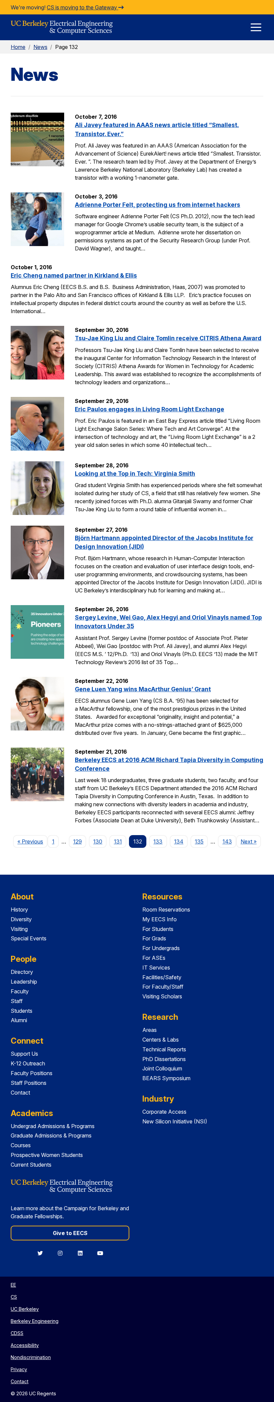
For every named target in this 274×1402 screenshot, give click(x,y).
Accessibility (25, 1345)
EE (13, 1285)
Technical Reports (164, 1049)
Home (18, 47)
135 (199, 841)
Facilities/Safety (161, 977)
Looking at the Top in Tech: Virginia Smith (135, 473)
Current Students (31, 1164)
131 (118, 841)
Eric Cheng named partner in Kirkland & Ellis (74, 275)
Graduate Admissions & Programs (51, 1135)
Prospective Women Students (47, 1155)
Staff (17, 1001)
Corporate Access (164, 1111)
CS (14, 1297)
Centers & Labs (160, 1039)
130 (97, 841)
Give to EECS (70, 1233)
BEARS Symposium (166, 1078)
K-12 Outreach (28, 1063)
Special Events (28, 938)
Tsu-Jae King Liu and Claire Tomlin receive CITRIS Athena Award (168, 338)
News (40, 47)
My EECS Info (159, 919)
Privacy (19, 1369)
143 (227, 841)
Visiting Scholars (162, 996)
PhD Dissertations (164, 1059)
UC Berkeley (25, 1309)
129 (77, 841)
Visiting (19, 929)
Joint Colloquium (162, 1068)
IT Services (156, 967)
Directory (22, 972)
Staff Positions (28, 1082)
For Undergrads (161, 948)
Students (21, 1010)
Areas (149, 1030)
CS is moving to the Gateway (82, 7)
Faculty (20, 991)
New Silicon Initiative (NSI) (174, 1121)
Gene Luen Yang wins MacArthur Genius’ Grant (143, 689)
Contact (20, 1092)
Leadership (24, 981)
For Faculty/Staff (162, 986)
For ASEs (153, 957)
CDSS (17, 1333)
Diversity (21, 919)
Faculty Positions (31, 1073)
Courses (21, 1145)
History (19, 909)
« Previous (32, 841)
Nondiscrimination (31, 1357)
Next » (251, 841)
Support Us (24, 1053)
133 (157, 841)
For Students (157, 929)
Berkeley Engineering (34, 1321)
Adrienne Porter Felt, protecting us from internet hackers (157, 204)
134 (178, 841)
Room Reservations (166, 909)
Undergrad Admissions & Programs (53, 1126)
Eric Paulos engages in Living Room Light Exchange (149, 409)
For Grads (154, 938)
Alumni (19, 1020)
